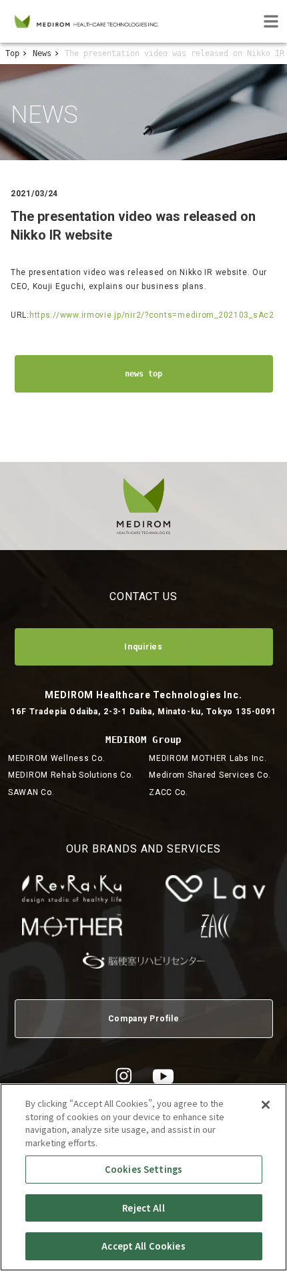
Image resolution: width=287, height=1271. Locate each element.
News (42, 53)
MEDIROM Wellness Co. (56, 758)
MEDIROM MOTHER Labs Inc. (207, 758)
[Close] (265, 1104)
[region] (143, 1177)
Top (12, 53)
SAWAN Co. (31, 792)
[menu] (271, 21)
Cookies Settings (143, 1169)
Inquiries (143, 647)
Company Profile (144, 1018)
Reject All (143, 1208)
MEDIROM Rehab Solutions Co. (70, 775)
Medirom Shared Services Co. (209, 775)
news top (143, 373)
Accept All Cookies (143, 1246)
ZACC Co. (168, 792)
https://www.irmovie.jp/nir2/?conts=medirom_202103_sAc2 (151, 315)
